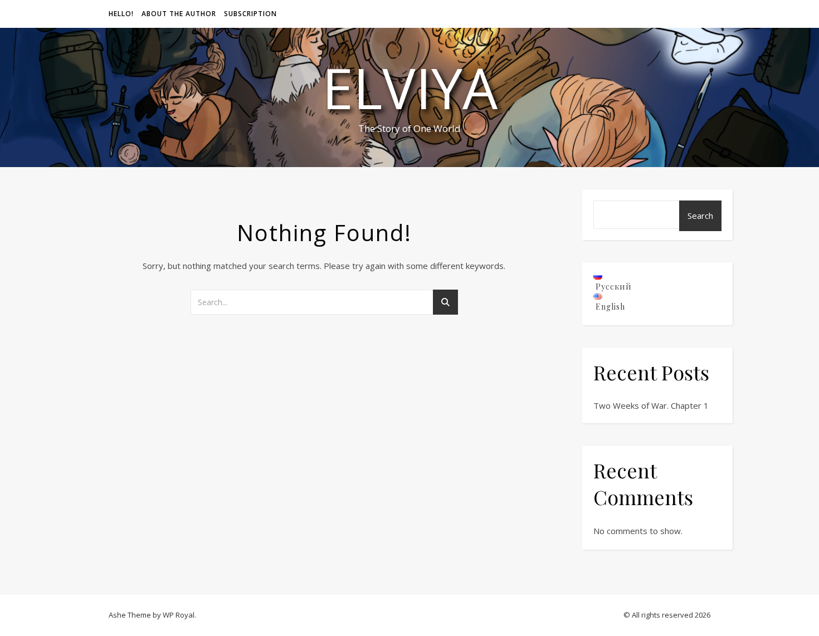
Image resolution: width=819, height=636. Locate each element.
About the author (179, 13)
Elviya (410, 87)
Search (700, 215)
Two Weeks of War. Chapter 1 (651, 405)
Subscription (250, 13)
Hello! (121, 13)
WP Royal (178, 615)
